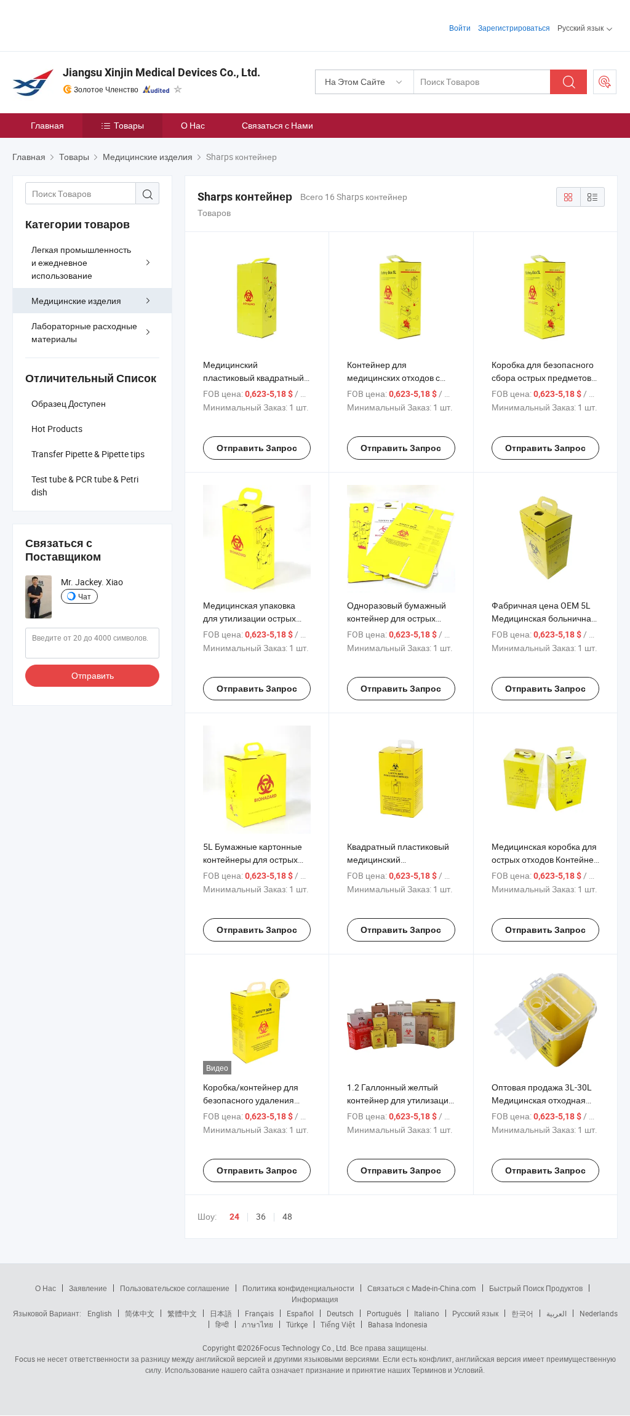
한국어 (522, 1313)
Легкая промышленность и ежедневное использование (81, 262)
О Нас (193, 125)
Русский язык (475, 1313)
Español (300, 1313)
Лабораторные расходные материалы (84, 332)
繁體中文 (182, 1313)
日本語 (221, 1313)
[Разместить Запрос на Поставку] (604, 82)
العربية (556, 1313)
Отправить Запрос (257, 448)
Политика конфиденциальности (298, 1288)
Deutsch (340, 1313)
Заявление (88, 1288)
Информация (315, 1299)
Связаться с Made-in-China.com (421, 1288)
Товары (129, 125)
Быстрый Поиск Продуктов (536, 1288)
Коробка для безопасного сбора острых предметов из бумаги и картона (543, 377)
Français (259, 1313)
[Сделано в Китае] (91, 24)
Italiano (426, 1313)
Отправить (92, 675)
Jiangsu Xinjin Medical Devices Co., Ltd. (161, 72)
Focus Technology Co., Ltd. (304, 1348)
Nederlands (599, 1313)
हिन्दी (222, 1324)
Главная (47, 125)
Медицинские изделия (76, 300)
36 (261, 1216)
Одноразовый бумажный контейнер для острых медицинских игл (396, 618)
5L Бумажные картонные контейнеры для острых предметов (252, 859)
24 (234, 1217)
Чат (84, 596)
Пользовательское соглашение (174, 1288)
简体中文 (139, 1313)
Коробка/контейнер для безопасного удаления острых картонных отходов (256, 1100)
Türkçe (297, 1324)
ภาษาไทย (257, 1324)
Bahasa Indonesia (398, 1324)
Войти (460, 28)
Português (384, 1313)
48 (287, 1216)
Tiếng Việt (338, 1324)
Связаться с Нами (277, 125)
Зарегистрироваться (514, 28)
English (99, 1313)
